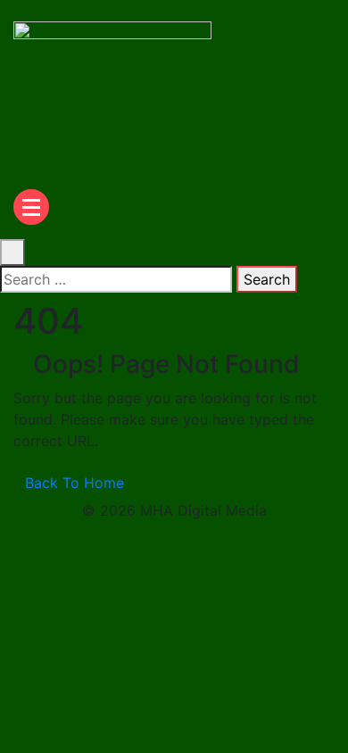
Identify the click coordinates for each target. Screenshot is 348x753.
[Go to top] (5, 546)
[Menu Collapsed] (31, 207)
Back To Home (74, 483)
